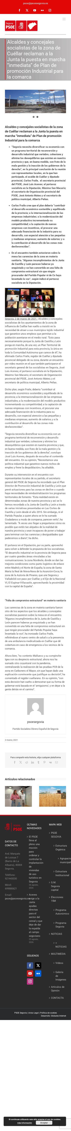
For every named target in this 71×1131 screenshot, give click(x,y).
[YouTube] (30, 973)
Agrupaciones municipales (60, 860)
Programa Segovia (59, 924)
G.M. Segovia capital (55, 886)
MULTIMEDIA (57, 953)
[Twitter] (38, 965)
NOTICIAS (56, 933)
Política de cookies (48, 1013)
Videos (59, 963)
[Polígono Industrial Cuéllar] (35, 101)
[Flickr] (38, 973)
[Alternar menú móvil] (64, 19)
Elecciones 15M (57, 899)
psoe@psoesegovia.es (35, 3)
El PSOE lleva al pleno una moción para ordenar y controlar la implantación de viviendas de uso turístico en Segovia (35, 859)
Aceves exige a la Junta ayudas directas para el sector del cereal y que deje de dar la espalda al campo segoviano (35, 915)
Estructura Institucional (59, 873)
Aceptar (44, 1122)
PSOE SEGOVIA (56, 834)
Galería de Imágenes (59, 976)
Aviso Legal (33, 1013)
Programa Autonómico (59, 912)
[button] (7, 796)
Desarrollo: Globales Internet (53, 1016)
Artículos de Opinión (57, 988)
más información (24, 1123)
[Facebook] (30, 965)
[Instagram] (30, 981)
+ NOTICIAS (59, 944)
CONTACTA (57, 997)
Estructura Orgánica (59, 847)
